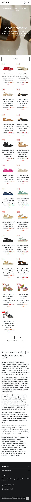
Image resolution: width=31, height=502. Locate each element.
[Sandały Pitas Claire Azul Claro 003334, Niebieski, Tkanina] (23, 238)
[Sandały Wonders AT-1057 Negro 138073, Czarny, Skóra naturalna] (8, 143)
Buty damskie (22, 8)
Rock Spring (20, 385)
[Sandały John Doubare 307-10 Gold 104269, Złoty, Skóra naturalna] (23, 67)
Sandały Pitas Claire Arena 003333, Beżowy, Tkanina (8, 271)
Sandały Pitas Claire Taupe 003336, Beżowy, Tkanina (23, 224)
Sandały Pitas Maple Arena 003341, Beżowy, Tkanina (8, 224)
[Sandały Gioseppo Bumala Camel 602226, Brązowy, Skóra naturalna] (8, 117)
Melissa (21, 387)
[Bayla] (5, 2)
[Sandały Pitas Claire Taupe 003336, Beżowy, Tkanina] (23, 215)
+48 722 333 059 (9, 485)
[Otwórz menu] (28, 2)
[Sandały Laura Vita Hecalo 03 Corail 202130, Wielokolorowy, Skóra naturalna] (8, 287)
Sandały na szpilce (12, 401)
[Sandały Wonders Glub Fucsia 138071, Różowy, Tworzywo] (8, 168)
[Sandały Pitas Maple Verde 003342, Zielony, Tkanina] (23, 192)
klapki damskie (15, 455)
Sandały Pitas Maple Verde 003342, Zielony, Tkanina (23, 200)
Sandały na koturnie (19, 405)
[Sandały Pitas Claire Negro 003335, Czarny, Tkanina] (8, 238)
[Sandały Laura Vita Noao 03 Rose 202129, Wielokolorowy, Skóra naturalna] (23, 287)
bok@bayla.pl (8, 489)
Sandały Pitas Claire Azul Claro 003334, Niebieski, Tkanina (23, 247)
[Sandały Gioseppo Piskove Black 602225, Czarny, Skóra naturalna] (23, 117)
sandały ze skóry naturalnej (20, 377)
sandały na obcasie (21, 372)
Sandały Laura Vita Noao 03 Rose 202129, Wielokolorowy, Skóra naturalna (22, 298)
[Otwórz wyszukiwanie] (21, 2)
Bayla (14, 497)
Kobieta (15, 8)
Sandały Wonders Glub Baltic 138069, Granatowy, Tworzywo (8, 200)
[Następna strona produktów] (20, 337)
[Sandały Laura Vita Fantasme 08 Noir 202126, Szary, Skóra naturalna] (8, 314)
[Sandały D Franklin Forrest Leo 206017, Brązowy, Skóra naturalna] (23, 262)
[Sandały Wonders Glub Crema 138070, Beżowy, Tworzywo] (23, 168)
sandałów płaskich (18, 370)
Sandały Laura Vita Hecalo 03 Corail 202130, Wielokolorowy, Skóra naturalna (8, 298)
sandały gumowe (10, 374)
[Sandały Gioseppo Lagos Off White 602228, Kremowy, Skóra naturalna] (8, 92)
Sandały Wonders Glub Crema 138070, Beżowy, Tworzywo (23, 177)
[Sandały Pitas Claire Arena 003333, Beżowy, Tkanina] (8, 262)
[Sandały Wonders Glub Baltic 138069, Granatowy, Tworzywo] (8, 192)
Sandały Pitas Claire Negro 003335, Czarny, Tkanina (8, 247)
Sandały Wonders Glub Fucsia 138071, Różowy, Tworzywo (8, 177)
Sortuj (17, 59)
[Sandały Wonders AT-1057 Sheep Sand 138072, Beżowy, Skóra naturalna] (23, 143)
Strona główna (7, 8)
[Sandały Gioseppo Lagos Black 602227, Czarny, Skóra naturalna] (23, 92)
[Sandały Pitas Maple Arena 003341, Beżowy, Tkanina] (8, 215)
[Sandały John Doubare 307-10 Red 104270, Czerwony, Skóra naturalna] (8, 67)
